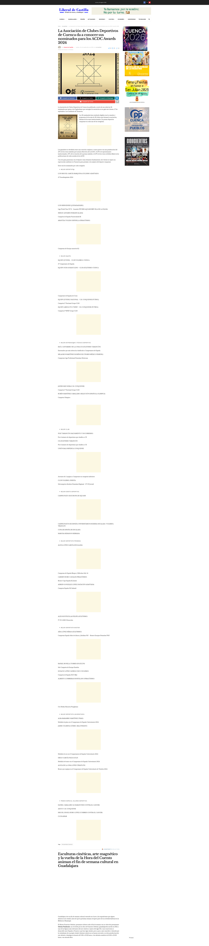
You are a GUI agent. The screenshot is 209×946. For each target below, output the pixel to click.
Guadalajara (72, 19)
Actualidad (91, 19)
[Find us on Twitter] (147, 2)
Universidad (132, 19)
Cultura (111, 19)
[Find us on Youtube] (150, 2)
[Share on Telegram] (117, 98)
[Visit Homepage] (73, 11)
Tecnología (142, 19)
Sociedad (102, 19)
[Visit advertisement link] (121, 11)
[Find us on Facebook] (144, 2)
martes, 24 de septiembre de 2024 (85, 47)
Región (82, 19)
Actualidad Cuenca (67, 844)
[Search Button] (149, 19)
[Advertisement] (99, 135)
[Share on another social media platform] (117, 101)
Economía (121, 19)
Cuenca (62, 19)
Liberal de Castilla (68, 47)
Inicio (59, 26)
